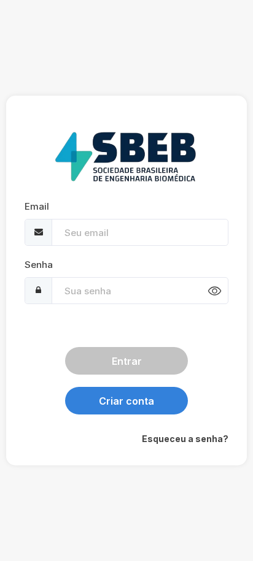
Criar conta (126, 401)
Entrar (127, 361)
